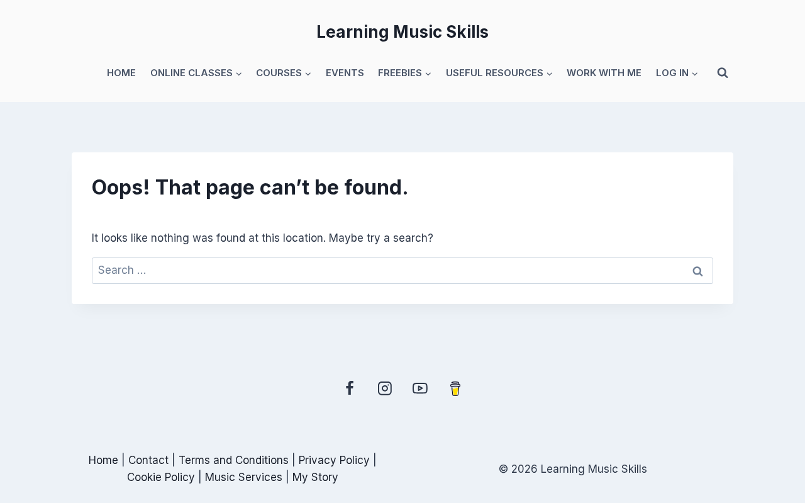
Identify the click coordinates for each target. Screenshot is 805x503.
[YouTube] (420, 388)
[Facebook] (350, 388)
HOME (121, 73)
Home (105, 460)
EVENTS (345, 73)
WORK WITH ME (604, 73)
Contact (150, 460)
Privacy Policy (334, 460)
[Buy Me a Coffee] (455, 388)
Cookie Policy (161, 477)
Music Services (243, 477)
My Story (315, 477)
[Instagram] (385, 388)
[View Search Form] (722, 73)
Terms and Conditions (234, 460)
